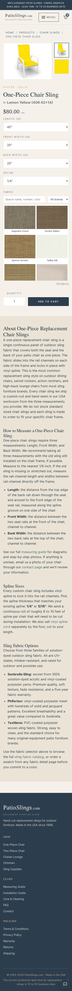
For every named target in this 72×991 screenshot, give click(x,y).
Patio (18, 17)
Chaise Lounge (13, 856)
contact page (32, 567)
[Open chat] (65, 984)
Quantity (14, 293)
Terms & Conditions (15, 928)
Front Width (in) (16, 136)
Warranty (9, 941)
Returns (8, 947)
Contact (8, 911)
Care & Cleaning (13, 899)
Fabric (8, 192)
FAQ (6, 905)
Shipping (9, 953)
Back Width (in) (15, 154)
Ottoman (9, 862)
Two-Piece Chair (14, 850)
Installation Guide (14, 893)
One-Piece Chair (14, 844)
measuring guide (33, 552)
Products (27, 32)
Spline (8, 172)
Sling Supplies (12, 869)
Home (10, 32)
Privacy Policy (12, 934)
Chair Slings (50, 32)
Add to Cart (48, 301)
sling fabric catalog (29, 757)
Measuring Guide (14, 886)
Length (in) (12, 118)
